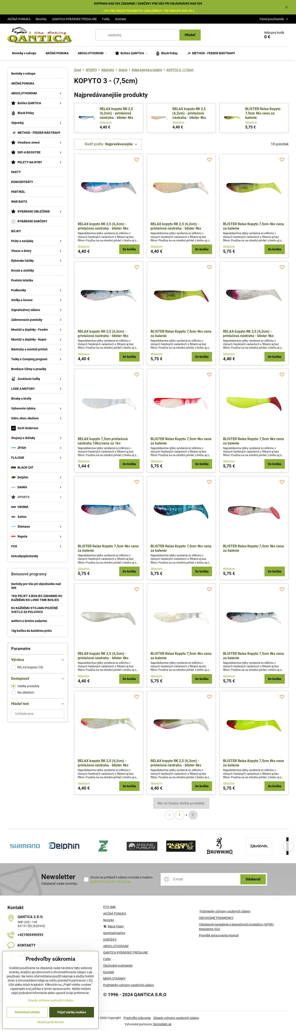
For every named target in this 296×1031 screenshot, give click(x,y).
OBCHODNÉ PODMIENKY (216, 918)
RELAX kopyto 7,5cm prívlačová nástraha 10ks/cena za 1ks (103, 441)
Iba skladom (25, 692)
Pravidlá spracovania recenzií (219, 935)
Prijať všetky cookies (71, 1012)
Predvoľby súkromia (137, 1018)
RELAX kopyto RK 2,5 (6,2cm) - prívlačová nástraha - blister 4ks (116, 113)
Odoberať (253, 879)
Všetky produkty (28, 686)
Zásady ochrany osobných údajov (176, 1018)
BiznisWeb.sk (162, 1024)
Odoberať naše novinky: (59, 884)
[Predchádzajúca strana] (169, 815)
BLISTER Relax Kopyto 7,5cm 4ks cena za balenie (262, 113)
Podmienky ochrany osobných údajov (225, 911)
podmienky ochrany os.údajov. (110, 881)
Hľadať (190, 35)
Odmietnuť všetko (27, 1012)
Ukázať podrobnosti (50, 1022)
